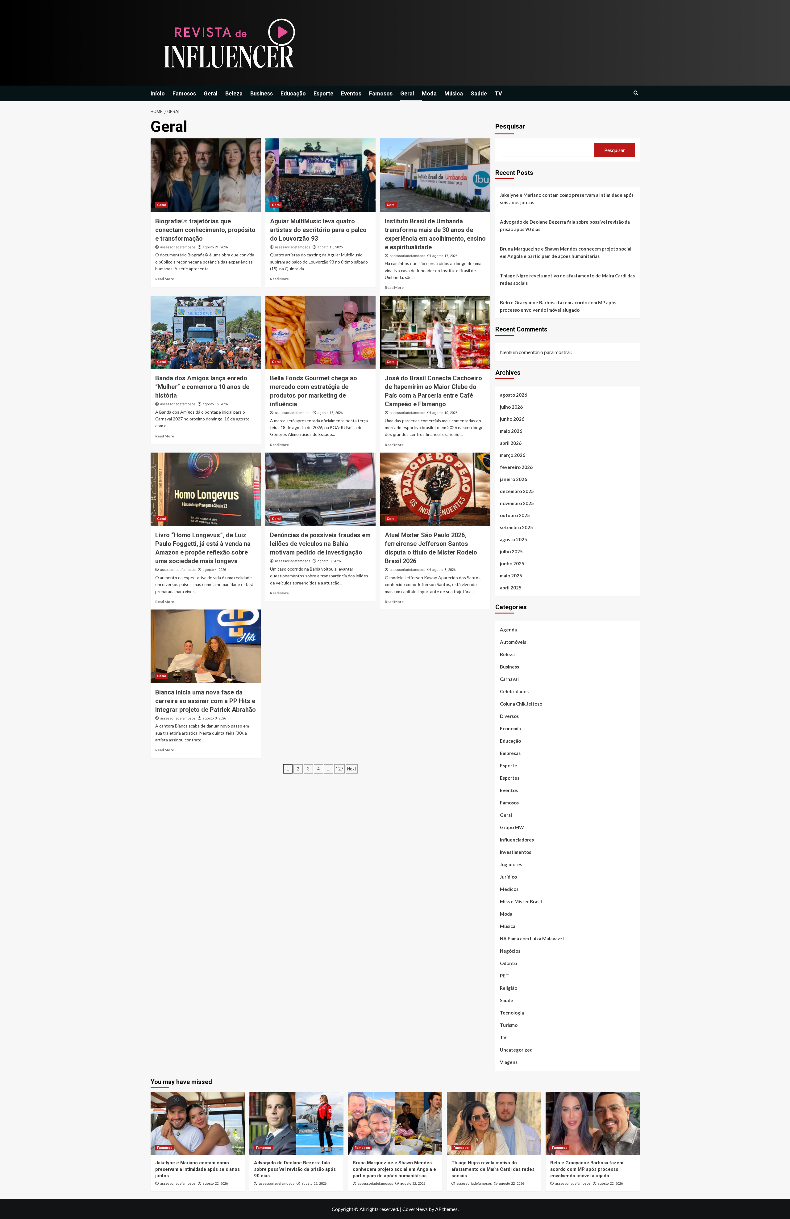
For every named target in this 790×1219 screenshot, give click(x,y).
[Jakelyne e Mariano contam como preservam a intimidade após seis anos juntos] (198, 1123)
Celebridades (514, 691)
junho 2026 (512, 419)
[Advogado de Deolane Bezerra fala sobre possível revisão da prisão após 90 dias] (296, 1123)
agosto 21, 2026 (215, 247)
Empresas (510, 753)
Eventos (351, 93)
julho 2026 (511, 407)
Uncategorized (516, 1049)
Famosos (184, 93)
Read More (164, 278)
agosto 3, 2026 (329, 561)
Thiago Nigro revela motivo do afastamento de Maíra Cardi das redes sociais (567, 279)
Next (351, 768)
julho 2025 (511, 551)
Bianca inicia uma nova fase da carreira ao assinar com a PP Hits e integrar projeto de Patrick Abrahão (205, 701)
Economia (510, 728)
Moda (429, 93)
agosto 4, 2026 (214, 570)
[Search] (636, 93)
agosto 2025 (513, 539)
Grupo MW (512, 827)
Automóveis (513, 642)
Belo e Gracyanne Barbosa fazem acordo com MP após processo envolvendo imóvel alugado (558, 306)
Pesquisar (510, 126)
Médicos (509, 889)
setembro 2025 (516, 527)
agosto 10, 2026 (444, 413)
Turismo (509, 1025)
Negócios (510, 951)
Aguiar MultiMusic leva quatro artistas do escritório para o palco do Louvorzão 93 (318, 229)
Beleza (234, 93)
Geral (211, 93)
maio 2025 (511, 575)
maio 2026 (511, 431)
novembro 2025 (517, 503)
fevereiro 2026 (516, 467)
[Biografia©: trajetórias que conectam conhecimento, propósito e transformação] (206, 175)
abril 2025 (511, 587)
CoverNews (415, 1209)
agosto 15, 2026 (215, 404)
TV (498, 93)
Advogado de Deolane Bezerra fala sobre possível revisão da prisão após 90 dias (565, 225)
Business (261, 93)
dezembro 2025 (517, 491)
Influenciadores (517, 839)
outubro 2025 (515, 515)
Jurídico (508, 876)
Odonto (508, 963)
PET (504, 975)
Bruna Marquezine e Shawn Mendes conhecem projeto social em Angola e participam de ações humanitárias (565, 252)
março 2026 (512, 455)
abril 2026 (511, 443)
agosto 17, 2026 (444, 256)
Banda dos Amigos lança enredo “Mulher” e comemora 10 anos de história (202, 386)
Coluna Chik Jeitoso (521, 704)
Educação (293, 93)
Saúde (479, 93)
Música (453, 93)
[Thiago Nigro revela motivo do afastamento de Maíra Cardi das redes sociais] (494, 1123)
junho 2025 (512, 563)
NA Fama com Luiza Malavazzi (532, 938)
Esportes (509, 778)
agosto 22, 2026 (215, 1184)
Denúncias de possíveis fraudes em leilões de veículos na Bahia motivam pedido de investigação (320, 543)
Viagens (509, 1062)
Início (158, 93)
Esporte (323, 93)
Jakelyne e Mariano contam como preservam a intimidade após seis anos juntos (567, 198)
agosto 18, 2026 (330, 247)
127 (339, 768)
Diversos (509, 716)
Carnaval (509, 679)
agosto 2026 (513, 395)
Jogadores (511, 864)
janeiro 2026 (513, 479)
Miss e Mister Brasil (521, 901)
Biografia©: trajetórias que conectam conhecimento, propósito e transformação (205, 229)
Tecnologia (512, 1012)
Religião (508, 988)
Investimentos (515, 852)
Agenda (508, 629)
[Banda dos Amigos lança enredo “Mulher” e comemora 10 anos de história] (206, 332)
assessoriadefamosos (178, 247)
